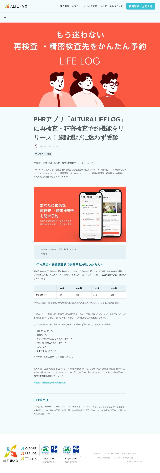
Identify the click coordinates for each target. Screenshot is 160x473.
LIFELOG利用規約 (103, 458)
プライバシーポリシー (111, 453)
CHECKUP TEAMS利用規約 (123, 458)
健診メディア (116, 6)
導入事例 (64, 6)
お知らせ (76, 6)
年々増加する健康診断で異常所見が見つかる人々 (58, 249)
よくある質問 (90, 6)
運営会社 (97, 453)
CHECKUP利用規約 (129, 453)
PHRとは (44, 254)
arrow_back (5, 17)
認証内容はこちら (49, 462)
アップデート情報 (43, 154)
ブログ (103, 6)
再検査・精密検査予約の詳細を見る (50, 382)
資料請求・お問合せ (140, 6)
